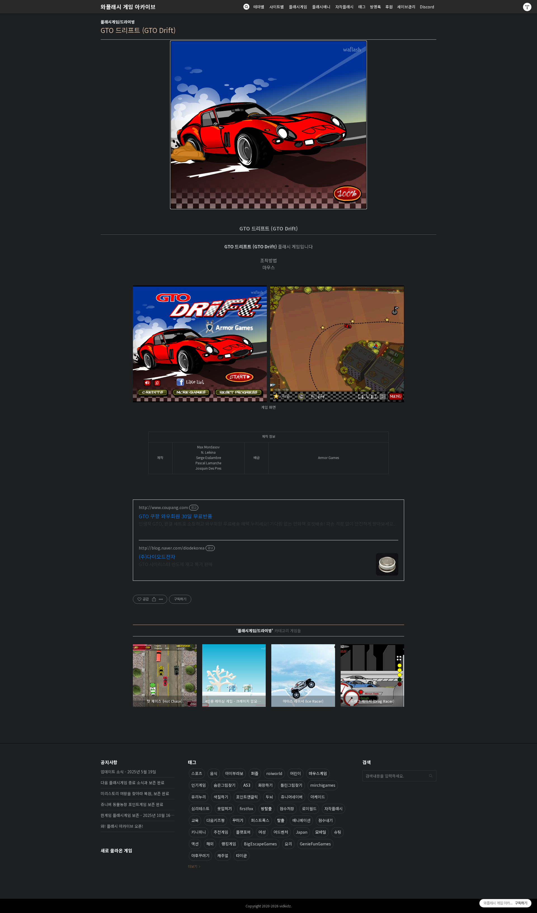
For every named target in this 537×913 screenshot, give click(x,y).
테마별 (258, 6)
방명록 (375, 6)
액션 (195, 844)
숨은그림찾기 (224, 785)
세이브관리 (406, 6)
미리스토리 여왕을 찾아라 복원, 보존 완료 (135, 793)
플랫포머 (243, 832)
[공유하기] (153, 599)
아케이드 (317, 797)
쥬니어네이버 (292, 797)
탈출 (280, 820)
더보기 (192, 866)
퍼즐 (254, 773)
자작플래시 (344, 6)
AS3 (246, 785)
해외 (210, 844)
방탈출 (266, 808)
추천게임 (221, 832)
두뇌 (269, 797)
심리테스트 (200, 808)
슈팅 (337, 832)
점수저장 (287, 808)
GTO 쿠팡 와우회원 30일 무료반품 (175, 516)
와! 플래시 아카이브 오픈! (122, 826)
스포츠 (196, 773)
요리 (288, 844)
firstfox (246, 808)
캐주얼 (222, 855)
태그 (362, 6)
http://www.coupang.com (163, 507)
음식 (213, 773)
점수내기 (325, 820)
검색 (430, 776)
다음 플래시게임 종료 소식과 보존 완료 (132, 782)
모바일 (320, 832)
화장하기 (265, 785)
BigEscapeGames (260, 844)
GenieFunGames (315, 844)
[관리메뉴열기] (527, 7)
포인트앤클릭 (247, 797)
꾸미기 (237, 820)
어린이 (295, 773)
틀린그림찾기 (291, 785)
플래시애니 (321, 6)
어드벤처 (281, 832)
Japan (301, 832)
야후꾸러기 (200, 855)
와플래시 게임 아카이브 (128, 7)
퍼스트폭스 (260, 820)
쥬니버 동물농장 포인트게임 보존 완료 (132, 804)
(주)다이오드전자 (157, 556)
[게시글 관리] (160, 599)
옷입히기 (224, 808)
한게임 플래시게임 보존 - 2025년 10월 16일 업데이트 (138, 815)
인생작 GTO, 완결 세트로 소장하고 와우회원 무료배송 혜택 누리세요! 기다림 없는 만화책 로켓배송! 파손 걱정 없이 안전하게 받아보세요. (267, 523)
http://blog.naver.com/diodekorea (171, 548)
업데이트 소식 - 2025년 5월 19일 (128, 771)
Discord (427, 6)
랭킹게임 (229, 844)
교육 (195, 820)
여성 (262, 832)
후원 (389, 6)
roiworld (274, 773)
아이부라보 (234, 773)
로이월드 (309, 808)
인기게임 (198, 785)
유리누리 (198, 797)
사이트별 (276, 6)
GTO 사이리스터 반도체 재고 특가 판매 (176, 564)
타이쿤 (241, 855)
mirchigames (322, 785)
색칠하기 (221, 797)
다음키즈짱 (215, 820)
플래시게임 (298, 6)
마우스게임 (318, 773)
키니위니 (198, 832)
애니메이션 (301, 820)
